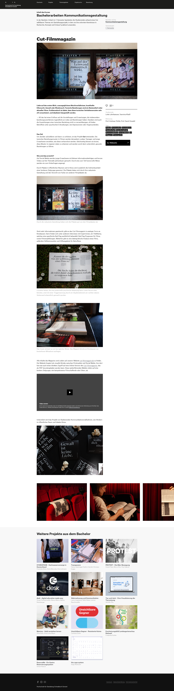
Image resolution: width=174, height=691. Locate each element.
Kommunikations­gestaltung (116, 22)
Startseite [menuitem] (39, 2)
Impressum (109, 682)
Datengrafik (118, 135)
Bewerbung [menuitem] (89, 2)
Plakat (108, 128)
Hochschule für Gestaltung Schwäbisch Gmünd (52, 686)
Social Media (123, 133)
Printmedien (116, 128)
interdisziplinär (121, 130)
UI (130, 133)
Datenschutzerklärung (74, 407)
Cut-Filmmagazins (90, 366)
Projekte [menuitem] (50, 2)
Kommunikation (112, 133)
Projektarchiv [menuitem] (78, 2)
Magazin (109, 135)
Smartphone (126, 128)
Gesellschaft (110, 130)
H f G (13, 4)
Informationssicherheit (131, 682)
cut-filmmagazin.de (87, 361)
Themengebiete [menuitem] (63, 2)
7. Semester (110, 28)
